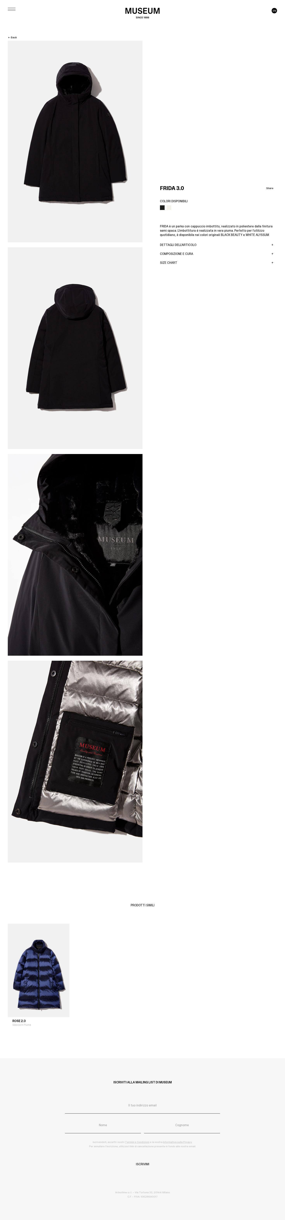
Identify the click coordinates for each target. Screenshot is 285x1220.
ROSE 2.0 (19, 1021)
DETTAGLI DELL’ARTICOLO (178, 245)
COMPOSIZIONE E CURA (176, 254)
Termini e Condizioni (137, 1142)
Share (269, 188)
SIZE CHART (168, 263)
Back (14, 37)
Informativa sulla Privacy (177, 1142)
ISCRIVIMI (142, 1164)
